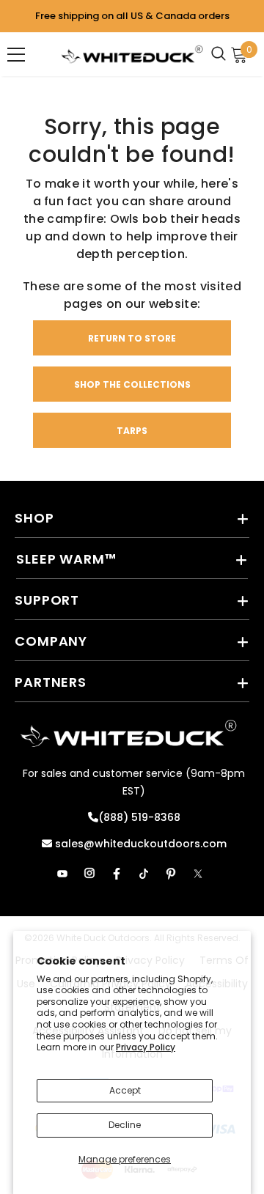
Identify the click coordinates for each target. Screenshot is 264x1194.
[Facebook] (116, 874)
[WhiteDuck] (132, 54)
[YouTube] (62, 874)
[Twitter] (198, 874)
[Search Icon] (222, 54)
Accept (125, 1090)
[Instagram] (89, 874)
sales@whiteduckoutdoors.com (139, 843)
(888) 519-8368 (139, 817)
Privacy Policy (145, 1047)
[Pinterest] (171, 874)
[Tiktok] (144, 874)
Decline (125, 1125)
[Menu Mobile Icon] (16, 54)
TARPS (132, 430)
